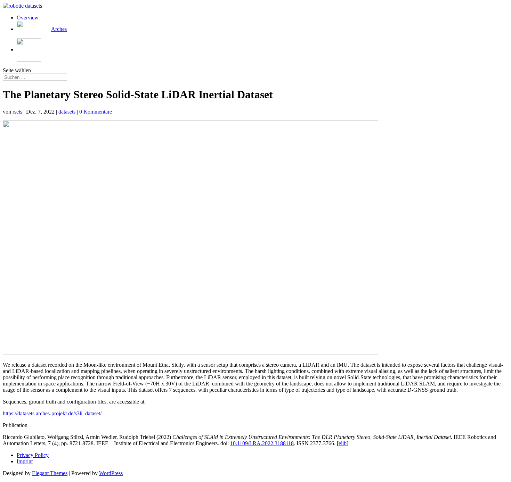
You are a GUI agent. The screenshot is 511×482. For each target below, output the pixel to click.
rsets (17, 112)
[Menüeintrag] (29, 49)
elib (343, 443)
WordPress (111, 473)
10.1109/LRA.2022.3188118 (262, 443)
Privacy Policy (33, 455)
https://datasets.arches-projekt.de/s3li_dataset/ (52, 413)
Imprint (25, 461)
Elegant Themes (49, 473)
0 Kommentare (95, 112)
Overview (28, 17)
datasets (66, 112)
